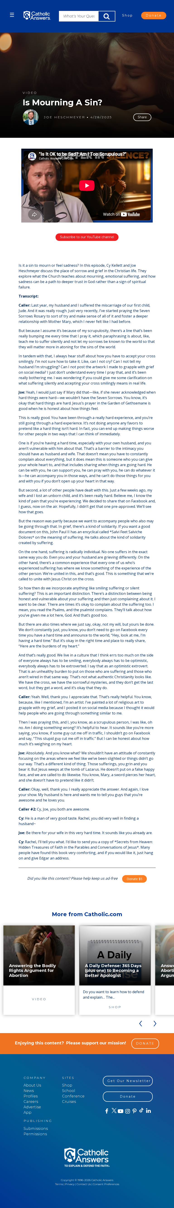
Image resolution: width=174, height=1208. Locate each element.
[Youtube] (120, 1111)
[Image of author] (31, 117)
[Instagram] (127, 1111)
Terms (59, 1184)
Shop (127, 15)
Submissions (36, 1128)
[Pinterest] (134, 1111)
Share (142, 117)
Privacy (70, 1184)
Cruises (69, 1101)
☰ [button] (12, 15)
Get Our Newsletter (129, 1081)
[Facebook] (106, 1111)
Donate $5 (134, 879)
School (68, 1091)
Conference (73, 1096)
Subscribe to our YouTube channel (87, 237)
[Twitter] (113, 1111)
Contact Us (84, 1184)
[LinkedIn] (148, 1111)
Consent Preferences (106, 1184)
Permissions (35, 1134)
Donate (154, 15)
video (30, 93)
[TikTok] (141, 1111)
